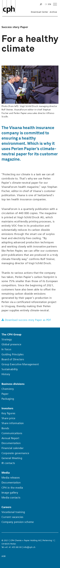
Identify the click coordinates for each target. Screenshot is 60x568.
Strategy (7, 339)
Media (6, 472)
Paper (5, 394)
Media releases (11, 477)
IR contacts (8, 463)
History (6, 374)
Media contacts (11, 497)
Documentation (11, 443)
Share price (8, 418)
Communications (12, 433)
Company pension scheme (18, 522)
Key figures (8, 413)
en (49, 4)
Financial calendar (13, 448)
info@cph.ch (29, 547)
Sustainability (10, 369)
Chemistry (8, 389)
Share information (13, 423)
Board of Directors (13, 359)
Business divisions (13, 384)
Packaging (8, 398)
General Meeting (12, 458)
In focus (6, 349)
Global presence (11, 344)
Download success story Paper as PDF (28, 320)
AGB (4, 556)
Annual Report (10, 438)
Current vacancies (12, 517)
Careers (6, 507)
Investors (7, 408)
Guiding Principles (13, 354)
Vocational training (13, 512)
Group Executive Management (20, 364)
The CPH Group (11, 334)
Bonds (5, 428)
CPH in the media (12, 487)
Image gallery (10, 492)
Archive (53, 12)
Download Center (39, 12)
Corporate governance (15, 453)
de (46, 4)
